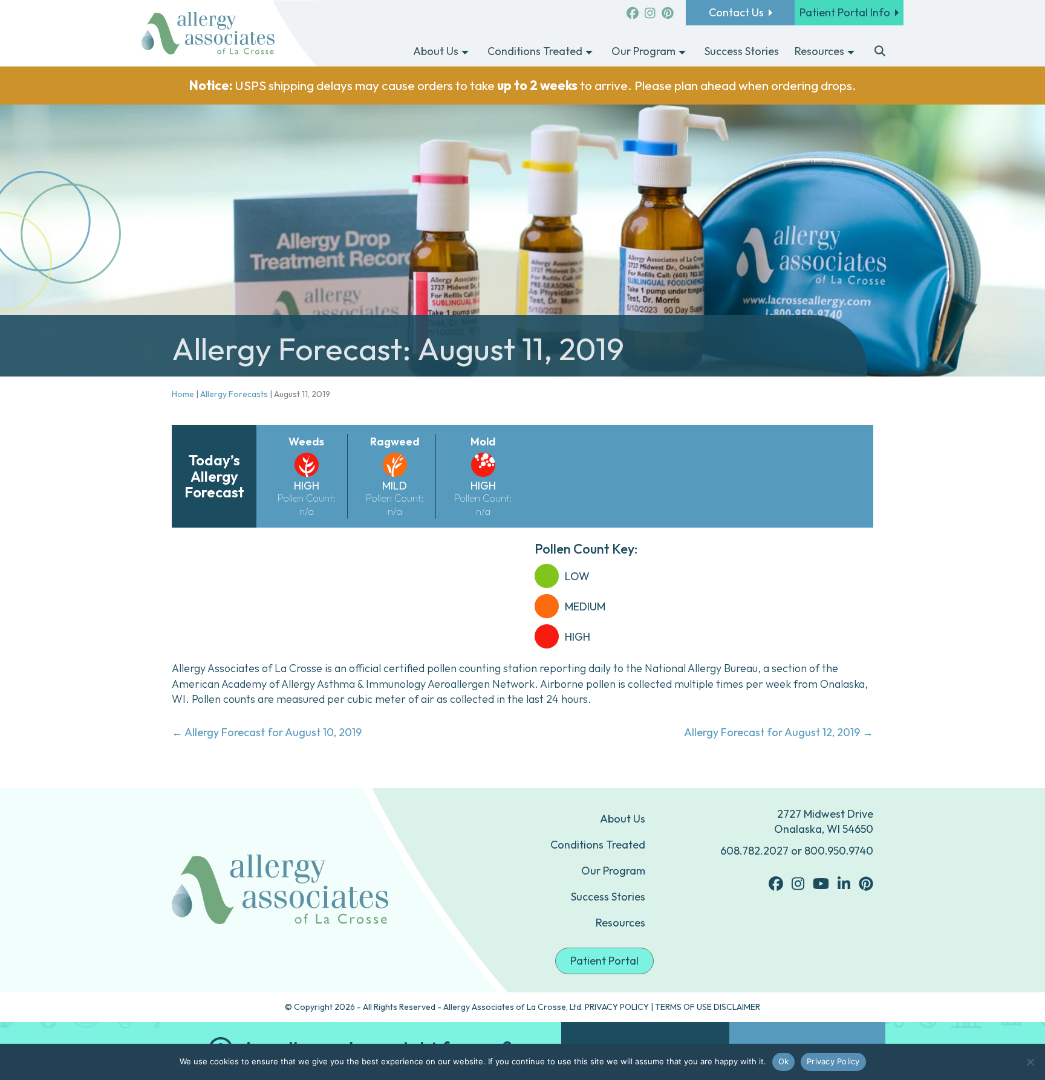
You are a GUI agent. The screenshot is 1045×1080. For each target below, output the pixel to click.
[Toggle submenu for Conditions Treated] (589, 52)
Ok (783, 1061)
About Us (622, 819)
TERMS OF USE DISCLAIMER (707, 1006)
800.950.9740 (838, 851)
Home (183, 394)
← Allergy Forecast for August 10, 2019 (267, 732)
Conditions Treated (597, 845)
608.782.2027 (754, 851)
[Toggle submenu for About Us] (465, 52)
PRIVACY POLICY (617, 1006)
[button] (880, 51)
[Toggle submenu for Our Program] (682, 52)
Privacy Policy (833, 1061)
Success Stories (608, 897)
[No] (1030, 1062)
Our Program (613, 871)
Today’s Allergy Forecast (214, 476)
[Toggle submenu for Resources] (851, 52)
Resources (620, 923)
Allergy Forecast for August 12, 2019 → (778, 732)
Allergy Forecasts (234, 394)
